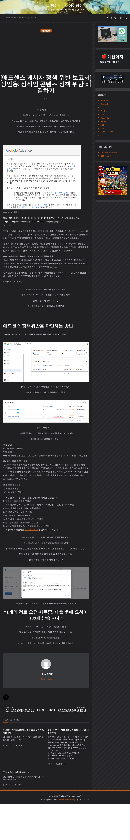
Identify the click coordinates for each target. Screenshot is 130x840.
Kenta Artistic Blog (67, 800)
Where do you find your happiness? (20, 18)
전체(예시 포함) (31, 530)
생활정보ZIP (46, 31)
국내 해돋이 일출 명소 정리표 (16, 772)
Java (103, 107)
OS (102, 128)
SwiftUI (104, 104)
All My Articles (46, 679)
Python (104, 111)
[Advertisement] (46, 52)
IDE (102, 125)
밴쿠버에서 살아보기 (109, 152)
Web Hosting (107, 132)
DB (102, 114)
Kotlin (104, 121)
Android (104, 100)
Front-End (106, 118)
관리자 (46, 99)
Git (102, 135)
